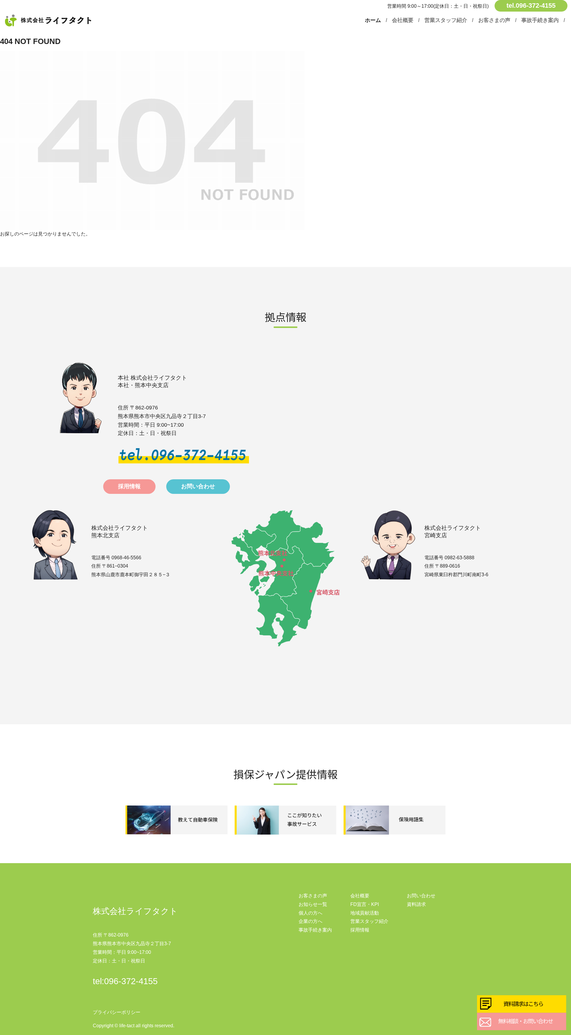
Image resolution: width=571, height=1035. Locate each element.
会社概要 (402, 20)
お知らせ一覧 (313, 904)
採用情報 (359, 929)
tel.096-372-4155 (531, 5)
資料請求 (416, 904)
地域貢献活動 (364, 912)
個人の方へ (310, 912)
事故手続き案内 (540, 20)
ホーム (373, 20)
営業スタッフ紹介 (445, 20)
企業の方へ (310, 921)
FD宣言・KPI (364, 904)
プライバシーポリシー (116, 1012)
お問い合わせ (421, 895)
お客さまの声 (494, 20)
